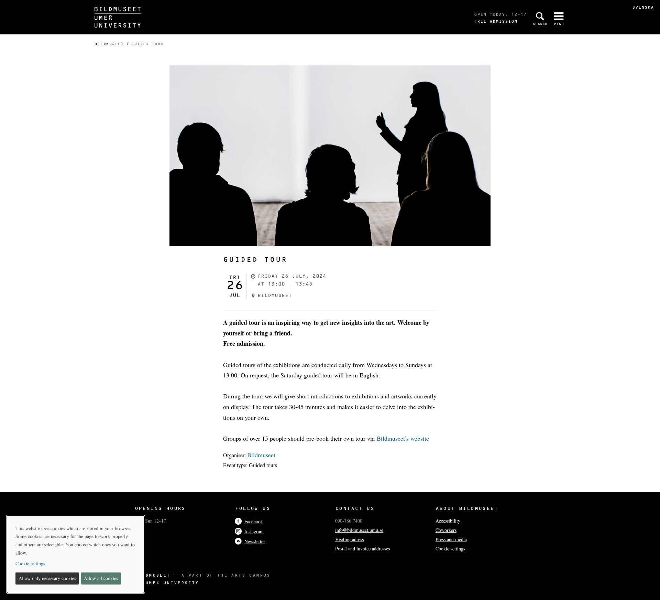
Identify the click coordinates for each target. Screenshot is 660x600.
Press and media (451, 539)
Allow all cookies (101, 578)
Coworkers (446, 530)
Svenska (643, 7)
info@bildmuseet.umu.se (359, 530)
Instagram (254, 531)
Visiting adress (349, 539)
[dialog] (75, 554)
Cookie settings (450, 548)
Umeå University (172, 582)
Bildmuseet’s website (403, 438)
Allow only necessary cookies (47, 578)
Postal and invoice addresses (362, 548)
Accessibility (448, 520)
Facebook (253, 521)
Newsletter (254, 541)
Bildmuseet (109, 44)
